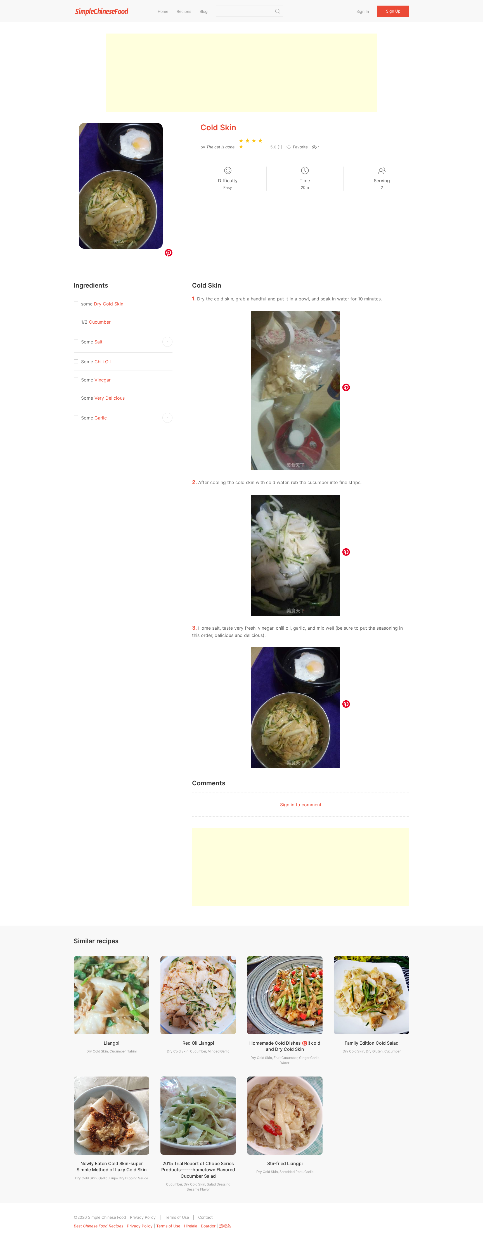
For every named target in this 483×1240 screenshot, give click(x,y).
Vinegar (102, 380)
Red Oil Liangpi (198, 1043)
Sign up (393, 11)
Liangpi (111, 1043)
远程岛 (225, 1226)
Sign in (362, 11)
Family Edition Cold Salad (372, 1043)
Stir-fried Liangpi (285, 1163)
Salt (98, 342)
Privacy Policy (143, 1217)
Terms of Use (177, 1217)
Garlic (100, 418)
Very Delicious (109, 398)
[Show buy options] (167, 342)
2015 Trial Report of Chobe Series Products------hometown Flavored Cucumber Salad (198, 1170)
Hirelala (190, 1226)
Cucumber (100, 322)
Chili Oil (102, 361)
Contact (205, 1217)
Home (163, 11)
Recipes (184, 11)
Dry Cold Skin (108, 304)
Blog (204, 11)
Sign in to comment (300, 804)
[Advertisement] (241, 73)
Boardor (208, 1226)
